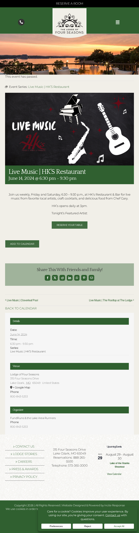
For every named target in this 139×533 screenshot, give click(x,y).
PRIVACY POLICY (25, 477)
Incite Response (114, 505)
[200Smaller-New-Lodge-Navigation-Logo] (69, 10)
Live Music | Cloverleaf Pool (22, 300)
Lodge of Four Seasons (24, 374)
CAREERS (25, 462)
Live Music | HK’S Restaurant (28, 351)
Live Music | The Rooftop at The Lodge (110, 300)
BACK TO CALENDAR (20, 308)
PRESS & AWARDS (25, 469)
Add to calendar (22, 243)
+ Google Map (21, 387)
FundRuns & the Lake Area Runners (33, 418)
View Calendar (114, 474)
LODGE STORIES (25, 454)
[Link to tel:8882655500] (21, 22)
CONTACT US (24, 446)
